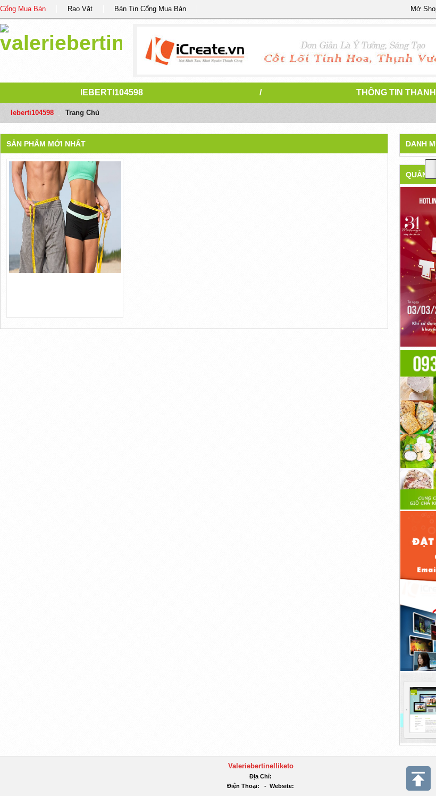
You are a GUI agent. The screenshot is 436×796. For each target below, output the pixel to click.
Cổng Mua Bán (23, 9)
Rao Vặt (80, 9)
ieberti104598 (111, 92)
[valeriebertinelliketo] (61, 37)
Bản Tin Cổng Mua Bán (150, 9)
